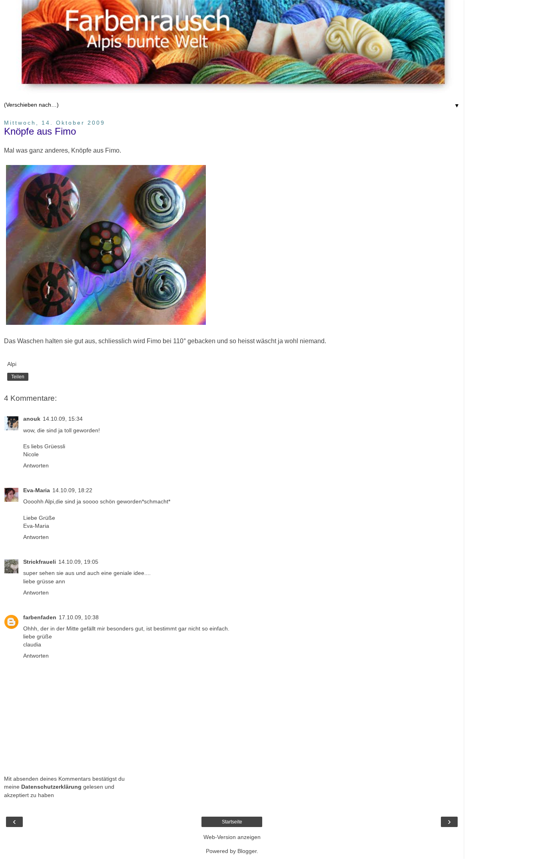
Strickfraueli (39, 562)
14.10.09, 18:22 (72, 490)
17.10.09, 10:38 (79, 617)
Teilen (17, 377)
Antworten (36, 465)
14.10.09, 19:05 (78, 562)
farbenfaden (39, 617)
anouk (31, 419)
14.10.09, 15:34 (63, 419)
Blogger (247, 851)
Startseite (232, 822)
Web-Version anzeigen (232, 837)
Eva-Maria (36, 490)
